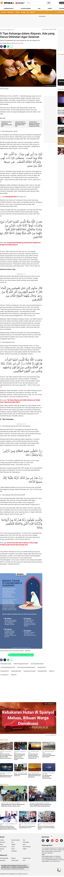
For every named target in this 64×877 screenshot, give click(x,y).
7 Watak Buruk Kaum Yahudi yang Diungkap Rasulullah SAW (6, 124)
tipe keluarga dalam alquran (37, 663)
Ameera (2, 840)
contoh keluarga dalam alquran (8, 667)
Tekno (13, 846)
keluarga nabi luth (5, 671)
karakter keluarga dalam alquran (21, 663)
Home (1, 29)
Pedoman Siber (26, 858)
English (24, 848)
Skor (24, 840)
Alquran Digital (9, 8)
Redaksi (13, 858)
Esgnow (2, 848)
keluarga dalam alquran (6, 663)
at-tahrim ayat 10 (4, 674)
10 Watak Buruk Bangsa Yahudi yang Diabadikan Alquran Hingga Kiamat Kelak (34, 124)
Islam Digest (26, 842)
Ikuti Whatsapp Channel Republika (22, 655)
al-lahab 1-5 (51, 671)
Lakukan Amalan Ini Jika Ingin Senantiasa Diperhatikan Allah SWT (20, 124)
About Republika (4, 858)
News (1, 844)
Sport (24, 844)
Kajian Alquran (26, 8)
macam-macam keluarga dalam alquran (26, 667)
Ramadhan (14, 851)
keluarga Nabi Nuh (10, 196)
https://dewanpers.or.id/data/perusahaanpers (12, 868)
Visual (13, 848)
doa (39, 8)
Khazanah (2, 842)
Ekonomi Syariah (15, 840)
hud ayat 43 (13, 674)
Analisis (13, 844)
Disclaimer (2, 860)
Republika (3, 12)
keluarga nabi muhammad (29, 671)
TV (0, 851)
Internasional (3, 846)
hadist (50, 8)
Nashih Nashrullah (18, 43)
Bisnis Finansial (26, 846)
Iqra (5, 29)
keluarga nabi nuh (42, 667)
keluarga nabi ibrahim (16, 671)
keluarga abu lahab (42, 671)
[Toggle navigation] (1, 3)
